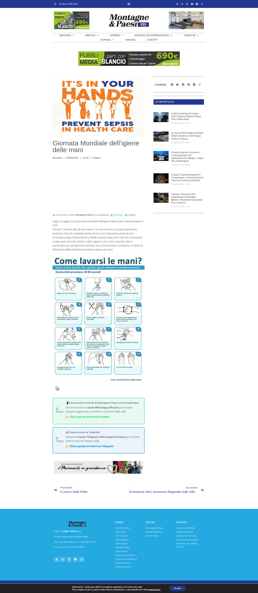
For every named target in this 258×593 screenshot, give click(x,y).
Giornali (105, 40)
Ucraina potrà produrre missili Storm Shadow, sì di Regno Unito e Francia (187, 136)
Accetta (177, 588)
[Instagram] (187, 4)
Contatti (152, 40)
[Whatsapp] (202, 4)
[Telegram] (197, 4)
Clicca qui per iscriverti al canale (89, 416)
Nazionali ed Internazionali (152, 35)
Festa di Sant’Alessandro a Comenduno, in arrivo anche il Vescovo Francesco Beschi (187, 177)
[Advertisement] (98, 188)
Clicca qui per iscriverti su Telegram (91, 446)
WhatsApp (118, 215)
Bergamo (65, 35)
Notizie (97, 158)
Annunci (130, 40)
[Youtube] (192, 4)
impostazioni (154, 589)
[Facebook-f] (177, 4)
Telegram (132, 215)
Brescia (90, 35)
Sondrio (115, 35)
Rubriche (190, 35)
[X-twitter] (182, 4)
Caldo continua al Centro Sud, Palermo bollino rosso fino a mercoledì (186, 116)
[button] (128, 3)
